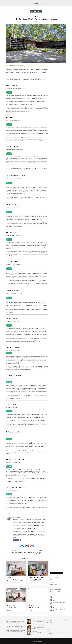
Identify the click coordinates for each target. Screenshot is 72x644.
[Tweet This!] (21, 545)
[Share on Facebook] (23, 545)
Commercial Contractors (35, 620)
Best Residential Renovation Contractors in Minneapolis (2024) (16, 568)
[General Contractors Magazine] (36, 4)
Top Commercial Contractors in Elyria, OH (29, 621)
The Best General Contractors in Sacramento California (35, 552)
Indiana (38, 16)
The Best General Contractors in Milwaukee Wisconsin (38, 568)
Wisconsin (42, 577)
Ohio (43, 620)
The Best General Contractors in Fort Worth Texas (19, 552)
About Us (21, 7)
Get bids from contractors (36, 11)
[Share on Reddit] (31, 545)
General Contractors (37, 577)
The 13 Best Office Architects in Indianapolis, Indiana (16, 595)
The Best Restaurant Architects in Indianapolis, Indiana (38, 595)
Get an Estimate (26, 7)
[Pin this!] (28, 545)
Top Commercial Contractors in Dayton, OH (29, 632)
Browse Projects (16, 7)
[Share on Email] (33, 545)
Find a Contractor (9, 7)
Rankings (32, 7)
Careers (36, 7)
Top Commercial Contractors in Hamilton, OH (29, 627)
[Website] (20, 540)
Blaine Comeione (16, 517)
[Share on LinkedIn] (26, 545)
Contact (9, 92)
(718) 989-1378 (40, 7)
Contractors (34, 16)
